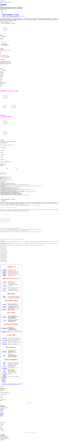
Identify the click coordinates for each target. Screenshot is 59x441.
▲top (0, 395)
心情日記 (5, 9)
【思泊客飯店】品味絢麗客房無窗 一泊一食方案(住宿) (10, 14)
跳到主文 (1, 6)
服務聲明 (35, 432)
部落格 (2, 11)
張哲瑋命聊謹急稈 (2, 389)
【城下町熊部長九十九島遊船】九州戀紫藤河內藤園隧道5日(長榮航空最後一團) (10, 384)
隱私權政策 (33, 432)
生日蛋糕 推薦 (3, 380)
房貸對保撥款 (1, 414)
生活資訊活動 (3, 4)
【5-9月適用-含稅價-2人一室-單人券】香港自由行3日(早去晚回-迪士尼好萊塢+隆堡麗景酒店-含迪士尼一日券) (13, 16)
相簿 (1, 10)
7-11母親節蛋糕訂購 (3, 381)
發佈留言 (1, 400)
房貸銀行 (1, 415)
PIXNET (25, 432)
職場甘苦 (5, 394)
